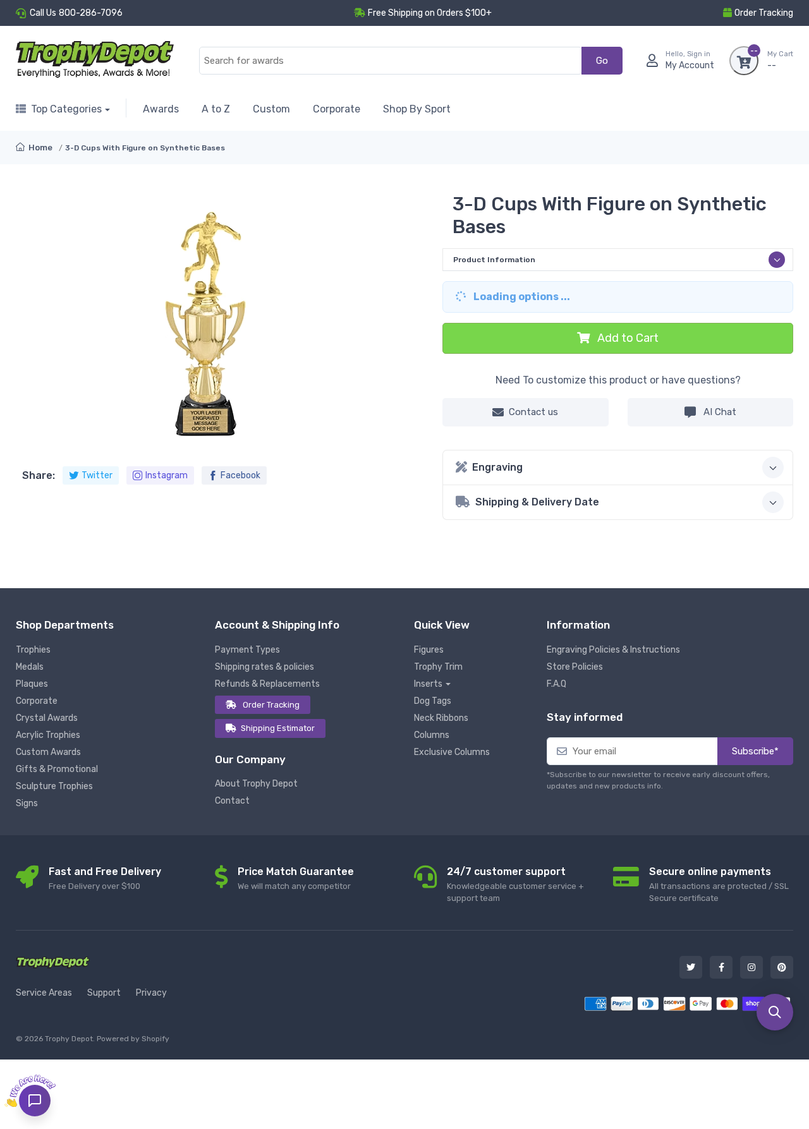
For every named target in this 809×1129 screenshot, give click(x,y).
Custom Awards (48, 752)
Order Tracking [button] (763, 13)
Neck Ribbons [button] (441, 718)
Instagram (166, 475)
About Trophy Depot (256, 783)
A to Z (216, 109)
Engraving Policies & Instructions (613, 649)
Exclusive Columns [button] (452, 752)
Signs (27, 803)
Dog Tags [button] (432, 701)
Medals (30, 666)
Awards (161, 109)
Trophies (33, 649)
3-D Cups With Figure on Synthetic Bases (145, 147)
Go (602, 60)
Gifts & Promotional (57, 769)
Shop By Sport (417, 109)
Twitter (97, 475)
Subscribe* (755, 751)
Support (104, 992)
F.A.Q (556, 684)
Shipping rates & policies (264, 666)
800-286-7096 (91, 13)
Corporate (336, 109)
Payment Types (247, 649)
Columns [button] (431, 735)
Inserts (428, 684)
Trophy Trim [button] (438, 666)
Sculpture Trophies (54, 786)
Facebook (240, 475)
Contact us (533, 412)
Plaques (32, 684)
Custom (271, 109)
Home (39, 147)
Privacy (151, 992)
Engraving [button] (497, 467)
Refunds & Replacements (267, 684)
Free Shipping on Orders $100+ (430, 13)
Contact (232, 800)
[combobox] (390, 61)
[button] (775, 1012)
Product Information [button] (494, 259)
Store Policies (575, 666)
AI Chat (718, 412)
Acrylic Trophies (48, 735)
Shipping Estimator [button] (278, 728)
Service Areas (44, 992)
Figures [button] (429, 649)
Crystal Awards (47, 718)
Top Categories (66, 109)
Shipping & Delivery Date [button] (537, 502)
